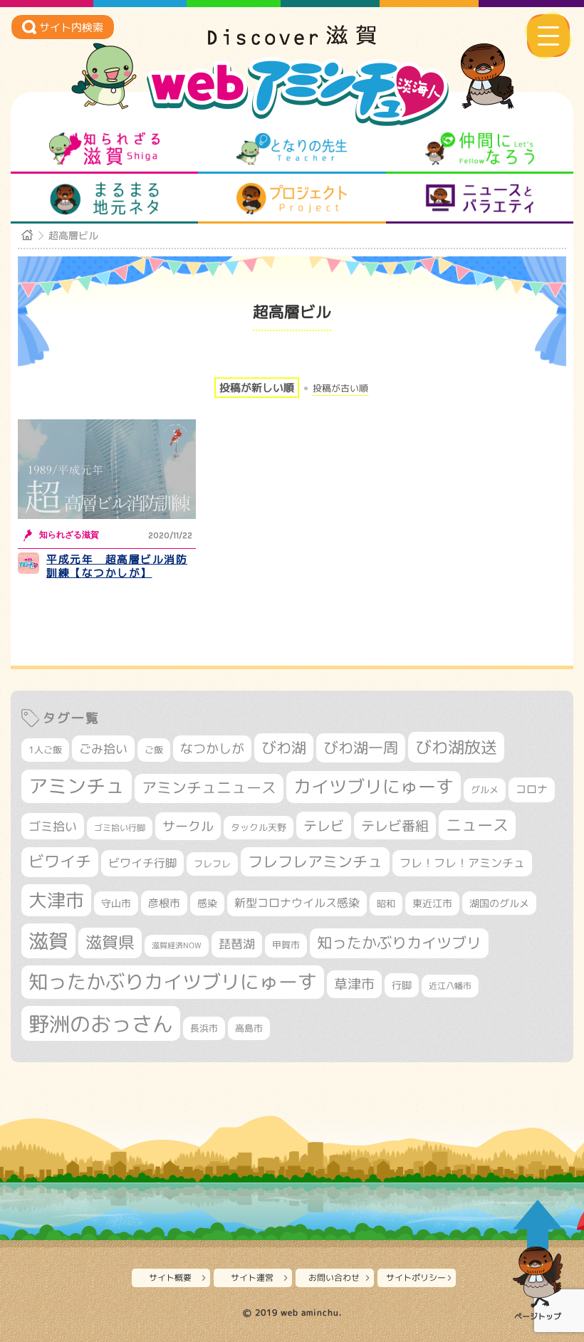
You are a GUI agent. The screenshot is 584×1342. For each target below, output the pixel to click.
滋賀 (48, 940)
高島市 (249, 1028)
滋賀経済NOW (177, 945)
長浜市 (204, 1028)
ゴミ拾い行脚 (119, 828)
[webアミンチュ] (292, 40)
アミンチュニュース (209, 787)
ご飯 (154, 749)
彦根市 (164, 903)
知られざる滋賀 (104, 149)
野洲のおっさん (100, 1023)
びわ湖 (283, 747)
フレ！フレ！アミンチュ (462, 862)
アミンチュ (76, 786)
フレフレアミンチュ (315, 861)
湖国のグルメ (499, 903)
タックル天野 (258, 827)
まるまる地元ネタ (104, 198)
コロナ (532, 789)
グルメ (485, 789)
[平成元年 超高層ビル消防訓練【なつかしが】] (107, 469)
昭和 (386, 903)
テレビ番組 (395, 825)
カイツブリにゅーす (373, 786)
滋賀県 (110, 942)
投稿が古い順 (340, 388)
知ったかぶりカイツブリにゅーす (172, 981)
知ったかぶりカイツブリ (399, 942)
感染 (207, 903)
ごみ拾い (103, 749)
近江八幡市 (450, 986)
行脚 (402, 985)
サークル (188, 826)
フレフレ (212, 863)
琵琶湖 (237, 943)
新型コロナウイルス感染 (297, 903)
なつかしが (212, 749)
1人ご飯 (45, 749)
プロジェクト (291, 198)
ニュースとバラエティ (479, 198)
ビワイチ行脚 (142, 862)
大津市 (56, 900)
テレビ (323, 825)
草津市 (354, 984)
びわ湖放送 (456, 746)
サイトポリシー (416, 1278)
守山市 (116, 903)
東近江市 (432, 903)
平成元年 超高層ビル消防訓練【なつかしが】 (116, 566)
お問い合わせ (334, 1278)
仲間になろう (479, 149)
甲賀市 (286, 944)
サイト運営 (252, 1278)
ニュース (477, 825)
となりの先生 (291, 149)
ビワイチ (59, 861)
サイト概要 (170, 1278)
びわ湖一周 (360, 747)
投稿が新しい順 (256, 387)
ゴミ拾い (52, 826)
